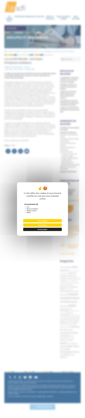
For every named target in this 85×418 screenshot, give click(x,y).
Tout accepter (42, 221)
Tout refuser (42, 225)
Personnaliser (42, 229)
